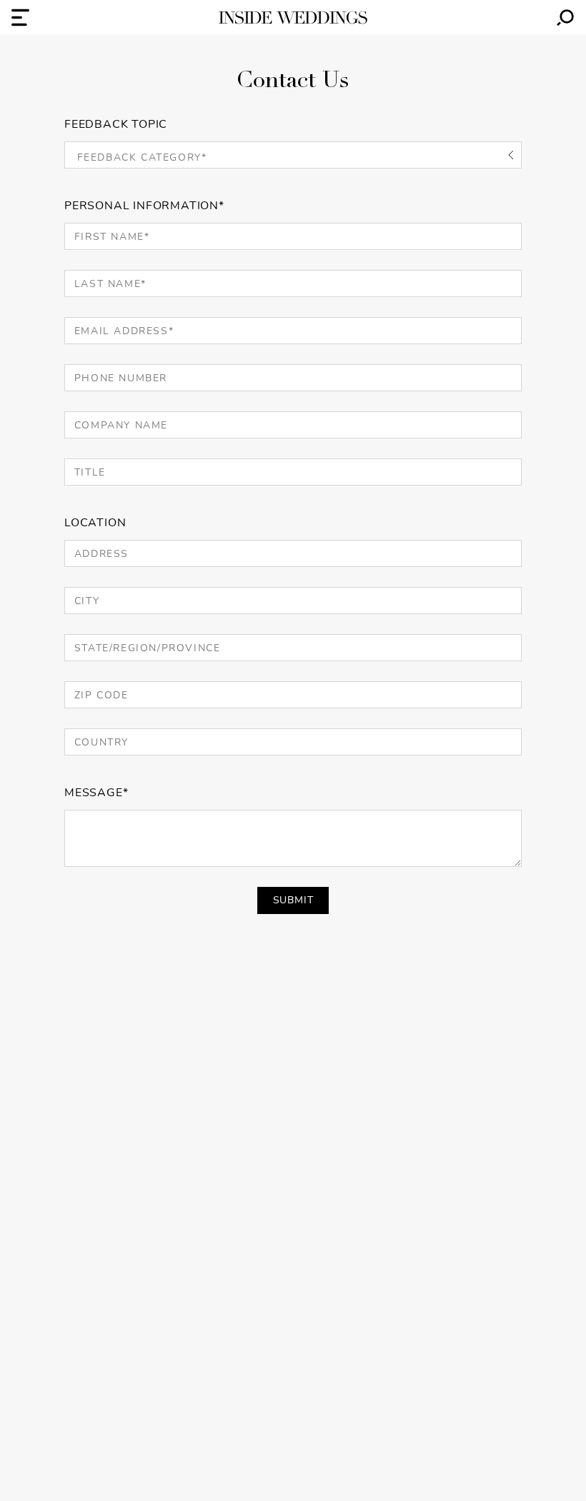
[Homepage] (293, 17)
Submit (293, 900)
